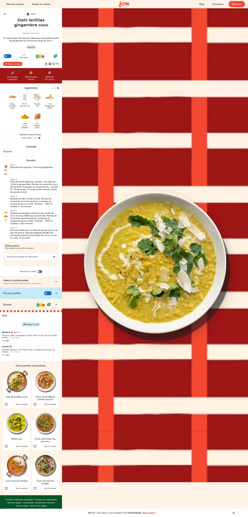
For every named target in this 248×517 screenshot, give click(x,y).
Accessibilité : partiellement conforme (39, 503)
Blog (201, 4)
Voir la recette (21, 404)
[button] (5, 14)
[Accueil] (124, 4)
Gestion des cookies (38, 506)
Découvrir (237, 4)
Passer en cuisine (41, 4)
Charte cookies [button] (22, 506)
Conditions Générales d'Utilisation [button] (19, 500)
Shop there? (149, 513)
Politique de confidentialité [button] (46, 500)
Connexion (217, 4)
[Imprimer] (50, 64)
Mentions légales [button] (14, 503)
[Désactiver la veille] (39, 271)
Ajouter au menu (14, 64)
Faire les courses (15, 4)
